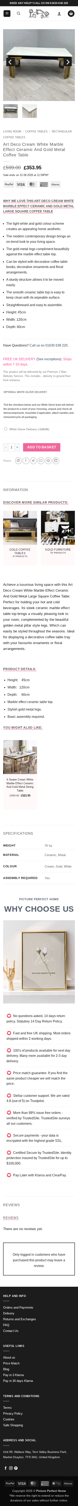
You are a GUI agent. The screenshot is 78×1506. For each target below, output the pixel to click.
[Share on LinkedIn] (55, 460)
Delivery (8, 1313)
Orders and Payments (18, 1307)
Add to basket (41, 447)
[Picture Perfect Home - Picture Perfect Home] (39, 13)
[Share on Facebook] (25, 460)
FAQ (6, 1325)
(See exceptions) (48, 359)
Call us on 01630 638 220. (49, 345)
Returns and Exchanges (19, 1319)
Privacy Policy (13, 1413)
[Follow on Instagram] (10, 1468)
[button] (7, 13)
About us (9, 1357)
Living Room (12, 131)
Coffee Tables (36, 131)
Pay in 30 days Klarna (18, 1381)
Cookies (8, 1419)
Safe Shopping (13, 1425)
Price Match (11, 1363)
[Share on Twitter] (33, 460)
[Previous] (10, 62)
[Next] (67, 62)
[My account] (59, 13)
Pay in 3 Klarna (13, 1375)
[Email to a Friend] (40, 460)
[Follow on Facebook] (5, 1468)
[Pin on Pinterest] (48, 460)
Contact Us (11, 1331)
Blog (6, 1369)
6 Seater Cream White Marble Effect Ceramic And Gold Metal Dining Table (19, 785)
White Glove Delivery (29, 429)
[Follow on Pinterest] (15, 1468)
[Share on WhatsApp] (18, 460)
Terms (7, 1407)
